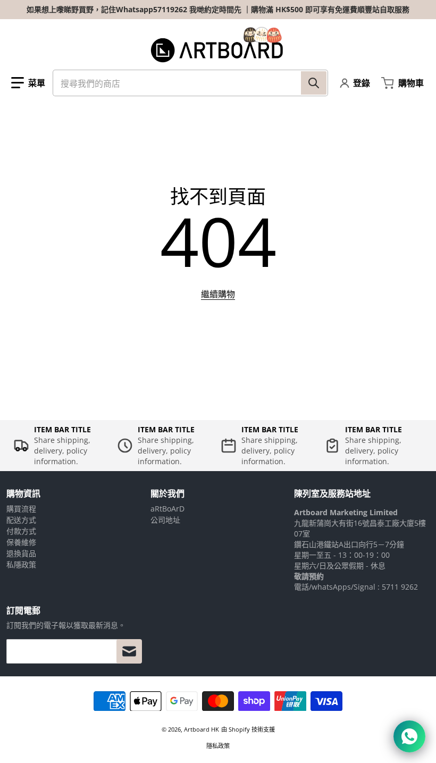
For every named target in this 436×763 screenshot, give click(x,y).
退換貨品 (21, 553)
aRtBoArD (167, 509)
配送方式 (21, 520)
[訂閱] (129, 651)
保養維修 (21, 542)
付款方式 (21, 531)
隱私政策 (218, 746)
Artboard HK (201, 729)
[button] (28, 83)
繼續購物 (218, 294)
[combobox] (190, 83)
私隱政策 (21, 564)
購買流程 (21, 509)
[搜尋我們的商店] (313, 83)
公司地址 (165, 520)
